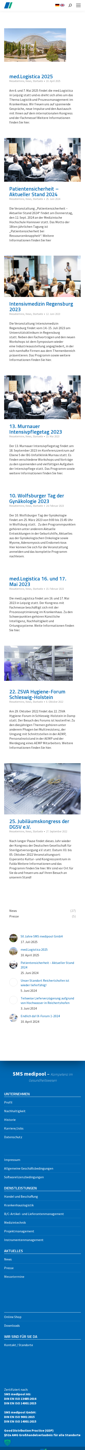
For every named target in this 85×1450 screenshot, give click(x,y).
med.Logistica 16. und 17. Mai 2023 (37, 581)
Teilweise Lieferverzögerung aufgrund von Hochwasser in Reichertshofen (47, 1000)
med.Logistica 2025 (31, 76)
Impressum (12, 1160)
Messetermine (16, 81)
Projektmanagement (19, 1231)
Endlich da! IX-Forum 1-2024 (40, 1016)
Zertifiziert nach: (42, 1412)
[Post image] (13, 938)
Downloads (12, 1325)
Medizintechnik (15, 1222)
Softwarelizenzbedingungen (24, 1177)
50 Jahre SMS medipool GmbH (42, 936)
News (28, 81)
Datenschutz (13, 1137)
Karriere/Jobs (14, 1128)
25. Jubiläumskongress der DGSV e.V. (39, 824)
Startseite (38, 81)
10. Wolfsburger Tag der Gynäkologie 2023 (36, 498)
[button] (7, 1442)
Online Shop (12, 1317)
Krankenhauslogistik (19, 1205)
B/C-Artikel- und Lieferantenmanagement (34, 1214)
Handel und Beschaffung (21, 1196)
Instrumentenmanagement (24, 1240)
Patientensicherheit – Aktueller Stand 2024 (34, 191)
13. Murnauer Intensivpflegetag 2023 (35, 429)
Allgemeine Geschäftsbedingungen (28, 1168)
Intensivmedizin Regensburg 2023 (41, 306)
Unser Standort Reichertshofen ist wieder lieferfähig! (45, 982)
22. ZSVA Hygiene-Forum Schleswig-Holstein (37, 694)
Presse (9, 1268)
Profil (8, 1102)
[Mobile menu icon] (78, 5)
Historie (10, 1120)
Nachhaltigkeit (15, 1111)
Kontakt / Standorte (18, 1345)
